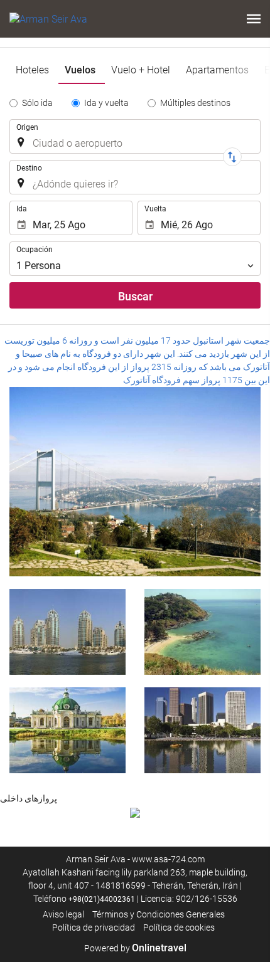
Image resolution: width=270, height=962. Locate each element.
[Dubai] (67, 632)
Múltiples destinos (195, 103)
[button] (254, 19)
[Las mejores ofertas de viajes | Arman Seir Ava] (48, 19)
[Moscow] (67, 730)
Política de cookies (179, 927)
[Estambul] (135, 481)
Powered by (135, 948)
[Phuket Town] (202, 632)
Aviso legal (63, 914)
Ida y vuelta (106, 103)
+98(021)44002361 (101, 899)
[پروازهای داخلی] (135, 811)
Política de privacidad (93, 927)
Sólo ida (37, 103)
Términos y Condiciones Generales (158, 914)
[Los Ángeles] (202, 730)
